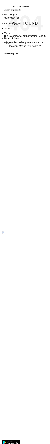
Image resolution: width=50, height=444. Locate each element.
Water (7, 43)
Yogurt (7, 33)
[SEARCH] (45, 11)
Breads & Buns (11, 38)
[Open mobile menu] (3, 6)
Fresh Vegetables (12, 24)
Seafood (8, 28)
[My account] (47, 6)
